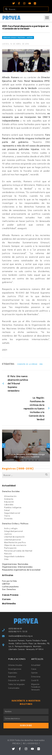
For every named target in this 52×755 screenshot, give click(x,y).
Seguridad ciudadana (14, 556)
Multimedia (9, 603)
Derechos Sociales (11, 491)
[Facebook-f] (19, 3)
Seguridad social (12, 512)
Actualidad (9, 485)
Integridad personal (13, 531)
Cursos (6, 599)
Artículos (7, 575)
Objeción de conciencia (15, 545)
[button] (47, 18)
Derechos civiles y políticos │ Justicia (18, 37)
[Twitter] (13, 3)
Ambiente (8, 498)
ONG (41, 364)
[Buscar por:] (26, 475)
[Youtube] (29, 3)
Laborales (8, 504)
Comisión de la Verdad (27, 364)
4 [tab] (24, 460)
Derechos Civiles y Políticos (15, 523)
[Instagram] (24, 3)
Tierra (7, 515)
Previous (3, 445)
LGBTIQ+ (6, 583)
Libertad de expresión (14, 536)
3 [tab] (21, 460)
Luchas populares (10, 586)
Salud (7, 510)
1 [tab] (14, 460)
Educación (9, 501)
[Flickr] (35, 3)
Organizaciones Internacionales (17, 566)
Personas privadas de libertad (18, 550)
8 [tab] (37, 460)
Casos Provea (10, 594)
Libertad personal (12, 539)
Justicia (8, 533)
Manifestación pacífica (15, 542)
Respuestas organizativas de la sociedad (21, 569)
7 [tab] (34, 460)
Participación (10, 547)
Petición (8, 553)
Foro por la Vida (9, 580)
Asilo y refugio (11, 528)
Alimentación (10, 496)
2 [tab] (17, 460)
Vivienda (8, 518)
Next (48, 445)
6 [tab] (31, 460)
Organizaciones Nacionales (15, 564)
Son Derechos (9, 589)
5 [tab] (27, 460)
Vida (6, 559)
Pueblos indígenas (12, 507)
